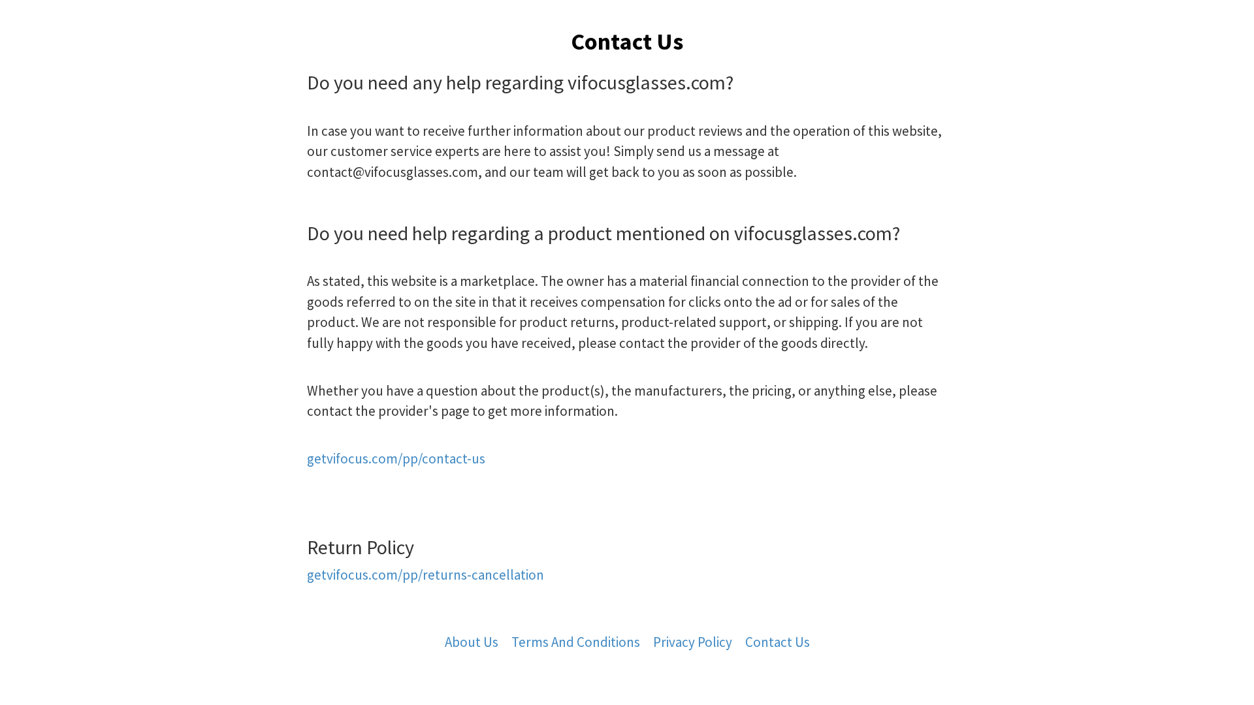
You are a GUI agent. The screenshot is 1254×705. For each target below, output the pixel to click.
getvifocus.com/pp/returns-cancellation (425, 575)
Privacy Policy (692, 642)
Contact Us (777, 642)
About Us (471, 642)
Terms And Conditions (575, 642)
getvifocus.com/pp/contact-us (396, 458)
